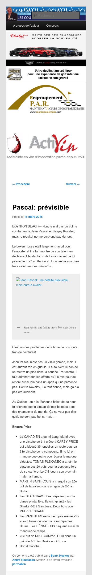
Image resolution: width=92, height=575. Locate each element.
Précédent (21, 184)
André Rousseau (23, 560)
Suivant (73, 184)
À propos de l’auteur (26, 25)
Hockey (64, 555)
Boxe (54, 555)
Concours (52, 25)
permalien (19, 564)
